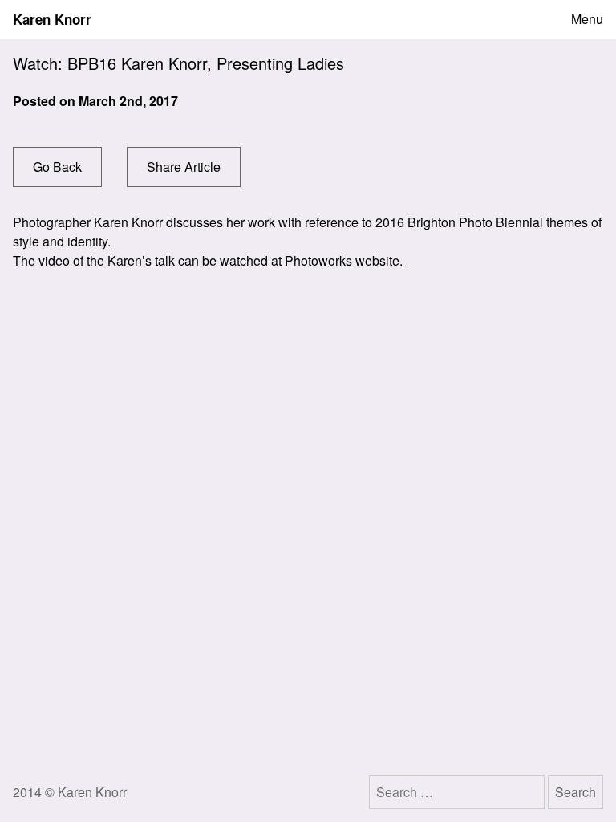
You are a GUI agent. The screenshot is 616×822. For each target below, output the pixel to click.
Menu (587, 19)
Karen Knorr (52, 19)
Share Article (184, 166)
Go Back (57, 166)
